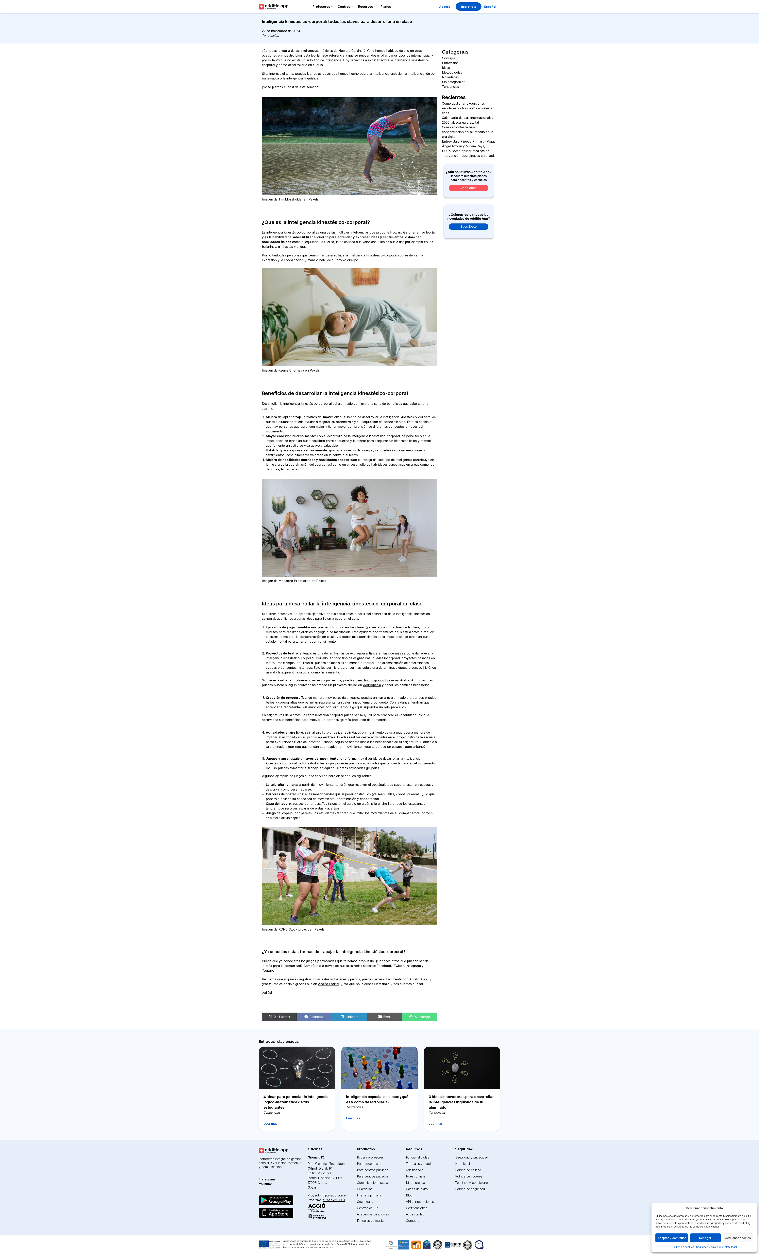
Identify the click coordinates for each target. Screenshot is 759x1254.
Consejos (449, 58)
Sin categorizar (453, 82)
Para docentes (367, 1164)
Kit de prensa (415, 1183)
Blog (409, 1195)
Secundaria (365, 1202)
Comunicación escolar (373, 1183)
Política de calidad (468, 1170)
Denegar (705, 1238)
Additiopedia (372, 685)
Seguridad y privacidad (709, 1246)
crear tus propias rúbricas (374, 680)
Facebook (384, 966)
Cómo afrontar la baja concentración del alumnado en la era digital (467, 132)
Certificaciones (416, 1208)
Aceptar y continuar (672, 1238)
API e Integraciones (420, 1202)
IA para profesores (370, 1157)
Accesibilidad (415, 1214)
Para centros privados (373, 1176)
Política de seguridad (470, 1189)
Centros (344, 7)
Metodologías (452, 72)
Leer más (270, 1123)
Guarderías (364, 1189)
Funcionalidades (417, 1157)
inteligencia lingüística (302, 78)
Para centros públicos (372, 1170)
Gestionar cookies (738, 1238)
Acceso (445, 6)
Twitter (399, 966)
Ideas (446, 68)
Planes (385, 7)
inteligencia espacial (387, 74)
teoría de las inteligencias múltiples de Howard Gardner (322, 51)
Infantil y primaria (369, 1195)
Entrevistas (450, 63)
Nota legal (731, 1246)
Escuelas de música (371, 1221)
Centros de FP (367, 1208)
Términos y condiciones (472, 1183)
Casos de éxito (417, 1189)
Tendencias (270, 36)
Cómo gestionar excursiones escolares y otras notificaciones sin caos (468, 108)
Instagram (414, 966)
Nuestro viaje (415, 1176)
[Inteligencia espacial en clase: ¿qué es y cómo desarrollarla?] (379, 1068)
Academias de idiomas (373, 1214)
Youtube (268, 970)
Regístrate (468, 6)
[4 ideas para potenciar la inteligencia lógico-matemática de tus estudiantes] (297, 1068)
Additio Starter (328, 984)
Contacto (412, 1221)
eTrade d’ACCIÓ (334, 1200)
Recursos (365, 7)
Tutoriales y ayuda (419, 1164)
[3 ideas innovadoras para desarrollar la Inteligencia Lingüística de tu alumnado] (462, 1068)
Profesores (321, 7)
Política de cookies (683, 1246)
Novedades (450, 77)
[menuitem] (491, 7)
